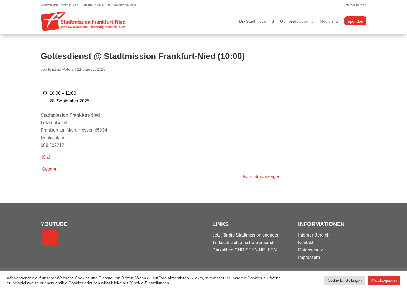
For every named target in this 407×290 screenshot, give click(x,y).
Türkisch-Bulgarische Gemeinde (244, 242)
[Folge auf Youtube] (49, 238)
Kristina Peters (61, 69)
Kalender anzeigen (261, 176)
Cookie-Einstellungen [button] (345, 280)
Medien (326, 21)
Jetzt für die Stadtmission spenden (246, 235)
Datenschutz (310, 250)
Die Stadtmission (254, 21)
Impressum (309, 257)
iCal (46, 157)
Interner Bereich (355, 5)
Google (49, 169)
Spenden (355, 21)
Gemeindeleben (294, 21)
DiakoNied (222, 250)
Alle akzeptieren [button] (384, 280)
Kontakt (305, 242)
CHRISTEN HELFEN (255, 250)
